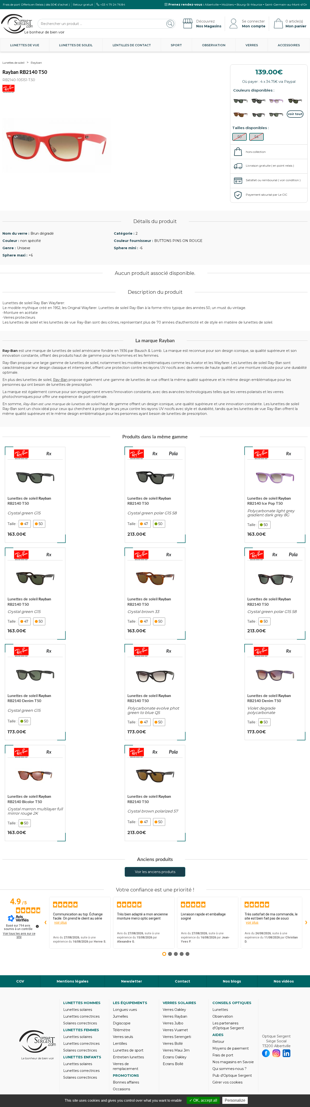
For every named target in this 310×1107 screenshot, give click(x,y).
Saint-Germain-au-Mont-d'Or (286, 4)
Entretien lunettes (128, 1057)
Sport (176, 45)
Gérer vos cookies (227, 1082)
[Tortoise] (295, 101)
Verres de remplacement (125, 1066)
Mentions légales (72, 981)
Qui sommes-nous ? (229, 1069)
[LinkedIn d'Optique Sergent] (287, 1053)
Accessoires (289, 45)
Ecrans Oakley (174, 1057)
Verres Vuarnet (175, 1030)
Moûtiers (228, 4)
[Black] (241, 101)
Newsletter (131, 981)
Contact (182, 981)
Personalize (235, 1100)
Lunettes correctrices (81, 1016)
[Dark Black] (259, 101)
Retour (218, 1041)
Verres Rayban (175, 1016)
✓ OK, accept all (203, 1100)
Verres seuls (123, 1037)
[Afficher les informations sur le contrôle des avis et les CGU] (37, 926)
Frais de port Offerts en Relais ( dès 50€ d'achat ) (36, 4)
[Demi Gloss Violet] (277, 101)
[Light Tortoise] (241, 114)
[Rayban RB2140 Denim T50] (35, 692)
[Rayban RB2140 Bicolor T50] (35, 793)
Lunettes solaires (77, 1009)
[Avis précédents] (45, 922)
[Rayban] (21, 454)
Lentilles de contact (132, 45)
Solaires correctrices (80, 1023)
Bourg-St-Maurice (249, 4)
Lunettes (220, 1009)
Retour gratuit (83, 4)
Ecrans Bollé (173, 1064)
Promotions (126, 1075)
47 (26, 524)
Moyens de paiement (230, 1048)
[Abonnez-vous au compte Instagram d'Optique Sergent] (276, 1053)
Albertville (212, 4)
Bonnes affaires (126, 1082)
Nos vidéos (284, 981)
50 (41, 524)
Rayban (36, 62)
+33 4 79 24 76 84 (112, 4)
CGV (20, 981)
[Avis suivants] (306, 922)
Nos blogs (232, 981)
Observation (213, 45)
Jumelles (120, 1016)
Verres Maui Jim (176, 1050)
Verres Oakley (174, 1009)
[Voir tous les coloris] (295, 114)
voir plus (60, 922)
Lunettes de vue (24, 45)
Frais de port (222, 1055)
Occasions (121, 1089)
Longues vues (125, 1009)
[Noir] (277, 114)
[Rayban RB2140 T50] (35, 495)
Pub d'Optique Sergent (232, 1075)
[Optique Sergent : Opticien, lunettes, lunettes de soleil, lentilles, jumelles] (17, 24)
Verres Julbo (173, 1023)
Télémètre (121, 1030)
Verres (252, 45)
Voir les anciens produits (155, 872)
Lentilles (120, 1043)
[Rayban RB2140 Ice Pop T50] (275, 495)
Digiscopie (122, 1023)
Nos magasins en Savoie (233, 1062)
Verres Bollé (173, 1043)
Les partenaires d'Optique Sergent (228, 1025)
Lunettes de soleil (76, 45)
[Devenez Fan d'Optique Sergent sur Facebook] (266, 1053)
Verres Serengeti (177, 1037)
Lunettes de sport (128, 1050)
